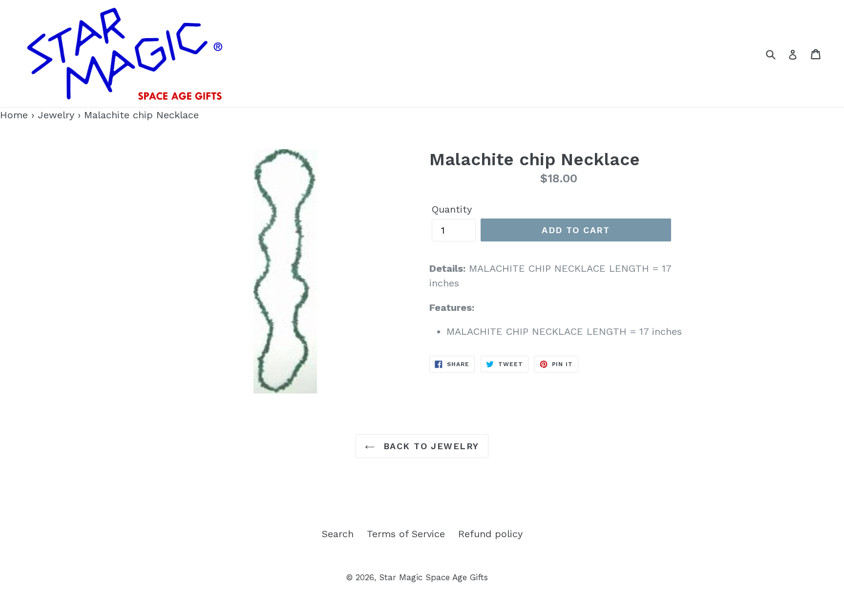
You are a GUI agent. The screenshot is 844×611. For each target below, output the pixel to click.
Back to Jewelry (429, 446)
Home (14, 115)
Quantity (452, 209)
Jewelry (56, 115)
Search (338, 534)
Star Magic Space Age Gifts (433, 577)
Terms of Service (406, 534)
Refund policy (490, 534)
